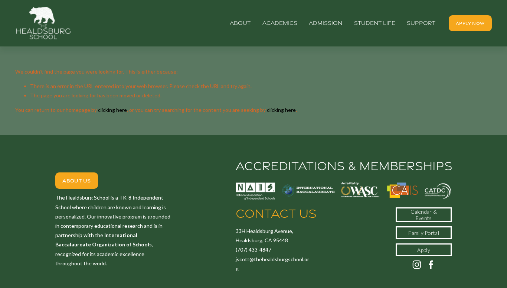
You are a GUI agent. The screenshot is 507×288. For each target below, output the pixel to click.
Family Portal (423, 233)
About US (76, 181)
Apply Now (470, 23)
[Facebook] (430, 264)
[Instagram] (416, 264)
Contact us (276, 213)
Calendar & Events (423, 214)
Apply (423, 250)
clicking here (112, 110)
